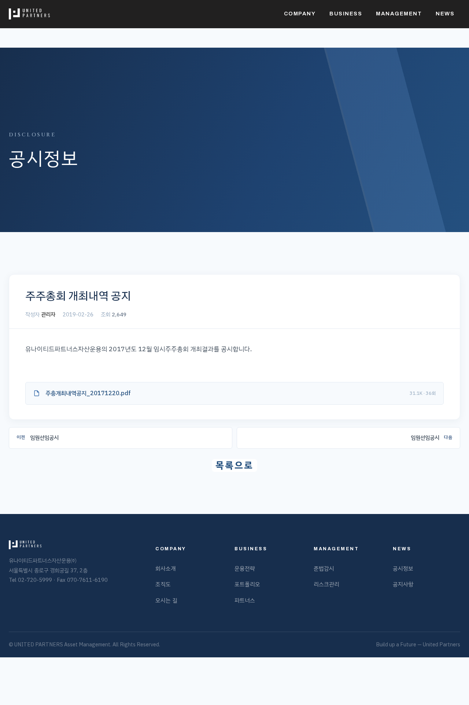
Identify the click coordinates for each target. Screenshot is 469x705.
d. (158, 644)
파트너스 (244, 600)
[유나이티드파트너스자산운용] (29, 13)
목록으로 (234, 465)
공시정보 (403, 568)
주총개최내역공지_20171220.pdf (88, 393)
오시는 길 (166, 600)
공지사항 (403, 584)
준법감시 (324, 568)
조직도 (163, 584)
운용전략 (244, 568)
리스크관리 (326, 584)
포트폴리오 (247, 584)
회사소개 (165, 568)
